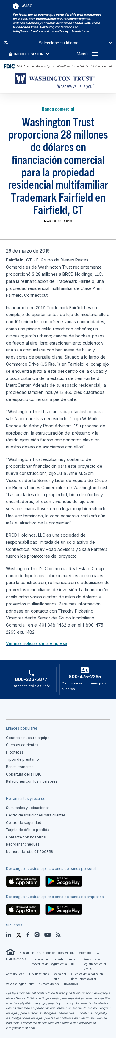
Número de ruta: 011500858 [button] (29, 852)
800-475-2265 (85, 676)
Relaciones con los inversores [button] (31, 781)
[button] (29, 31)
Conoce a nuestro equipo (28, 738)
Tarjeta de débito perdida (27, 830)
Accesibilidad (15, 974)
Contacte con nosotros (26, 837)
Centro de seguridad (23, 823)
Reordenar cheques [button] (23, 844)
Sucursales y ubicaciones (28, 808)
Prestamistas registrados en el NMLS (94, 964)
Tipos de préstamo (22, 759)
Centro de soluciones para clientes (36, 815)
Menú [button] (82, 53)
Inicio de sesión (28, 54)
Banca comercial (20, 767)
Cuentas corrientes (22, 745)
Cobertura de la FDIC (24, 774)
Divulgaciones (39, 974)
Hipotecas (15, 752)
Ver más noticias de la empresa (36, 643)
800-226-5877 (31, 679)
